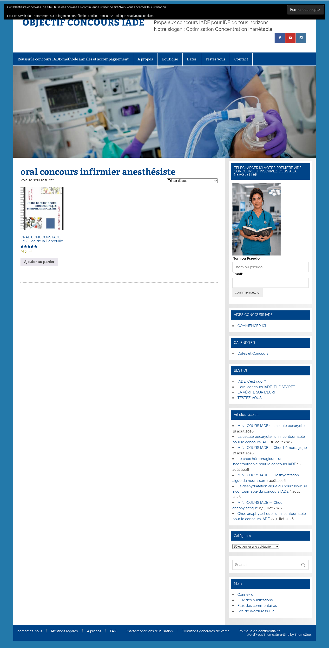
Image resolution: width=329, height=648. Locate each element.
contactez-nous (30, 631)
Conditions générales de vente (206, 631)
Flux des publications (255, 600)
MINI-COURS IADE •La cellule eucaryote (271, 426)
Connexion (246, 594)
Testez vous (215, 59)
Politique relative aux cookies (134, 16)
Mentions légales (64, 631)
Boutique (170, 59)
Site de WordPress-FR (255, 611)
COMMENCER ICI (251, 326)
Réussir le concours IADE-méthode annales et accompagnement (73, 59)
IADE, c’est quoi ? (251, 381)
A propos (145, 59)
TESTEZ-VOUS (249, 398)
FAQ (113, 631)
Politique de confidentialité (260, 631)
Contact (241, 59)
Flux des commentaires (257, 605)
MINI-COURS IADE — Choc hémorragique (272, 447)
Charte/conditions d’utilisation (149, 631)
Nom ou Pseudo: (246, 258)
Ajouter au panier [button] (39, 262)
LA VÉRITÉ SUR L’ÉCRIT (257, 392)
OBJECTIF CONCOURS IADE (83, 22)
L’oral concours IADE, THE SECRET (266, 387)
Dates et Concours (252, 353)
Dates (192, 59)
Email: (237, 274)
